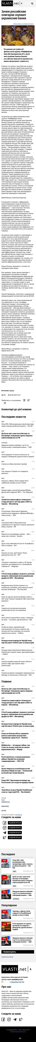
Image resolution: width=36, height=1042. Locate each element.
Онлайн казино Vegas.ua (18, 1031)
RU (20, 1038)
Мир (2, 422)
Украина (4, 443)
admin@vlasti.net (17, 979)
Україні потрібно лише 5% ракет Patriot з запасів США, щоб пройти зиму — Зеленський (16, 663)
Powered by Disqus (7, 957)
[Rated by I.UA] (5, 982)
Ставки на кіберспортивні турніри (14, 464)
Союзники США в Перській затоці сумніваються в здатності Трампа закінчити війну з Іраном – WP (17, 525)
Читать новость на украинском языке (23, 24)
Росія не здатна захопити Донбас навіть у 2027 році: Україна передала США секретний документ (17, 599)
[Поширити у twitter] (29, 400)
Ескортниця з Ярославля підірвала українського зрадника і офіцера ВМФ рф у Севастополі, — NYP (17, 513)
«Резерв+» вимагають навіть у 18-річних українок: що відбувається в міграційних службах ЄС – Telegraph (16, 564)
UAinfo (12, 391)
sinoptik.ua (18, 815)
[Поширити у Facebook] (24, 400)
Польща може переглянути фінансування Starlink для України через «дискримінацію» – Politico (17, 652)
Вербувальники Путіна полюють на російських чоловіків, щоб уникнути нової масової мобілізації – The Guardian (17, 587)
